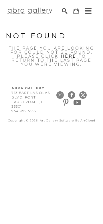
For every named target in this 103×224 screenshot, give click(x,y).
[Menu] (88, 11)
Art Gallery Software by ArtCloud (67, 120)
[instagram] (60, 95)
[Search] (65, 11)
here (69, 56)
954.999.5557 (24, 111)
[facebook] (71, 95)
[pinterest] (66, 102)
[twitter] (83, 95)
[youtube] (77, 102)
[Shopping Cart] (76, 10)
